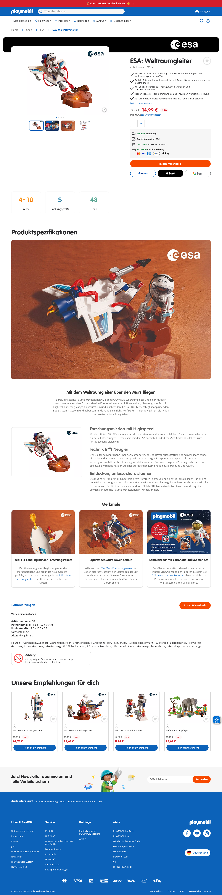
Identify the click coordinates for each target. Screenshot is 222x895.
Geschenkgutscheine (123, 846)
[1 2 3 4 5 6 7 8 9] (170, 123)
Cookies (171, 891)
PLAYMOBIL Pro (121, 836)
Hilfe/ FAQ (50, 836)
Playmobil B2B (120, 856)
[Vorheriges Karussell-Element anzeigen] (19, 80)
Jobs (13, 846)
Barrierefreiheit (19, 866)
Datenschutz (156, 891)
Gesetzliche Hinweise (200, 891)
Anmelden (201, 779)
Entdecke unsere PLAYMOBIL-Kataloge (89, 832)
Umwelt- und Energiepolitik (25, 851)
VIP (114, 861)
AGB (182, 891)
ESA (42, 29)
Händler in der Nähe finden (127, 841)
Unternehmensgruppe (22, 831)
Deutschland (200, 852)
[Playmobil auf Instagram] (207, 833)
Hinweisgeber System (22, 861)
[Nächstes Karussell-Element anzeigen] (101, 80)
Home (15, 29)
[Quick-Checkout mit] (143, 173)
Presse (14, 841)
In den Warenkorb (170, 163)
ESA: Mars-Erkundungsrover (116, 568)
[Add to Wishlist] (207, 60)
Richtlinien (16, 856)
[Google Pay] (198, 173)
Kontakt (49, 831)
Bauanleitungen (23, 605)
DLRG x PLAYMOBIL (122, 866)
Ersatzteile (50, 854)
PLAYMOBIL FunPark (123, 831)
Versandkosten (52, 864)
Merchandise (120, 851)
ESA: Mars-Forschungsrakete (50, 801)
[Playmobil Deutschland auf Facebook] (187, 833)
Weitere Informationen (141, 103)
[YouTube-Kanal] (197, 833)
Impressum (17, 836)
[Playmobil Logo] (22, 11)
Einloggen (205, 11)
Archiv (82, 838)
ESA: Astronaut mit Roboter (167, 575)
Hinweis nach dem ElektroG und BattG (59, 842)
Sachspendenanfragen (56, 869)
